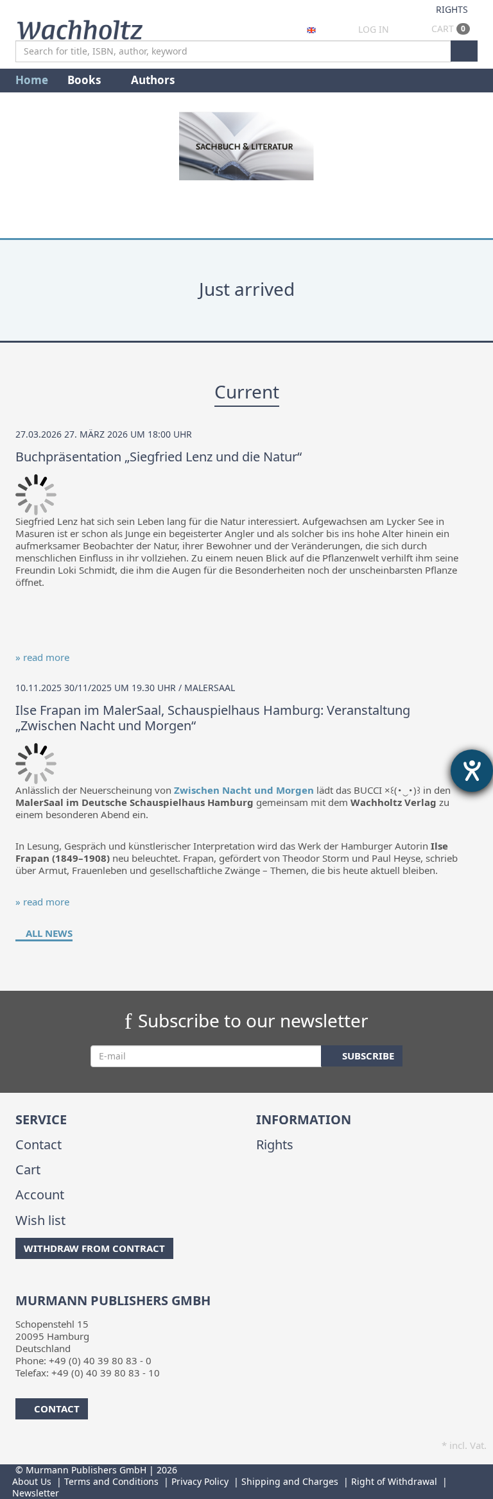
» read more (42, 657)
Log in (374, 29)
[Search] (464, 51)
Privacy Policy (200, 1481)
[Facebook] (17, 1284)
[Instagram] (37, 1284)
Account (39, 1194)
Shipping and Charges (289, 1481)
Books (85, 80)
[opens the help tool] (472, 771)
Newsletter (35, 1493)
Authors (154, 80)
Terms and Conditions (111, 1481)
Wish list (40, 1220)
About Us (31, 1481)
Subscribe (367, 1055)
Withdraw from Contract (94, 1248)
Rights (452, 9)
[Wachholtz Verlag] (79, 28)
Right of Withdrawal (394, 1481)
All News (48, 933)
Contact (38, 1144)
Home (31, 80)
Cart (447, 28)
